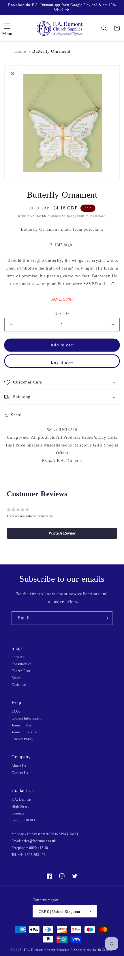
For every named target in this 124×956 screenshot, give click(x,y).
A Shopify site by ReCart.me (92, 949)
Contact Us (20, 773)
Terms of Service (24, 732)
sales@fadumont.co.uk (39, 841)
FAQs (16, 711)
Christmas (19, 685)
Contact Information (27, 718)
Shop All (18, 657)
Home (20, 51)
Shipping (68, 215)
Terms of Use (22, 725)
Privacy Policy (22, 739)
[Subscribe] (105, 618)
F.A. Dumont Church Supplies (46, 949)
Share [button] (16, 415)
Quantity (62, 313)
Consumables (21, 664)
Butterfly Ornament (51, 51)
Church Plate (21, 671)
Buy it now (62, 362)
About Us (19, 766)
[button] (7, 28)
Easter (16, 678)
